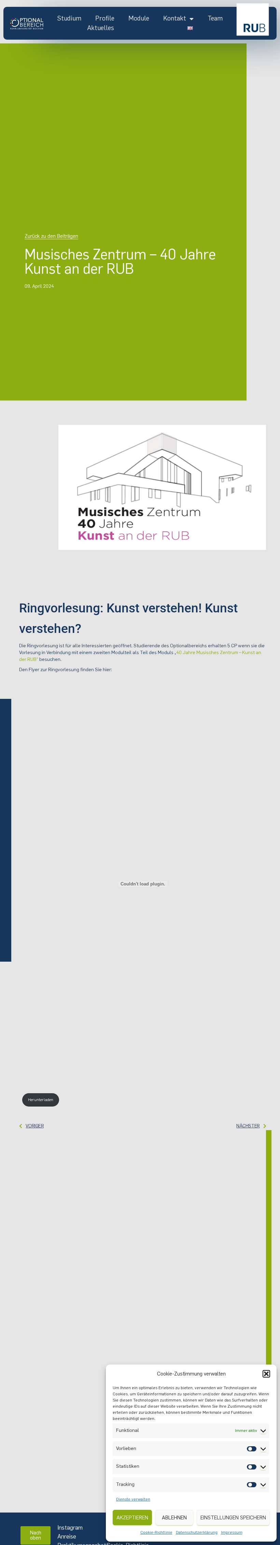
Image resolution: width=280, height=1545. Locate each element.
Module (138, 18)
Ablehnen (174, 1518)
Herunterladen (40, 1099)
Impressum (231, 1532)
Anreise (66, 1536)
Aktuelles (100, 28)
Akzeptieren (132, 1518)
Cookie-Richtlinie (156, 1532)
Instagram (70, 1527)
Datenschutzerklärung (197, 1532)
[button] (266, 1373)
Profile (104, 18)
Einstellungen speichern (233, 1518)
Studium (69, 18)
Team (215, 18)
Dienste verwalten (133, 1499)
